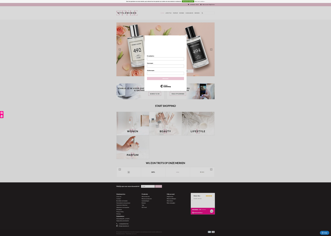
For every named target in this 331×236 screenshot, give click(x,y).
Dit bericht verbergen (188, 1)
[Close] (186, 36)
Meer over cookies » (200, 1)
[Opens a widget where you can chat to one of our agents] (324, 233)
